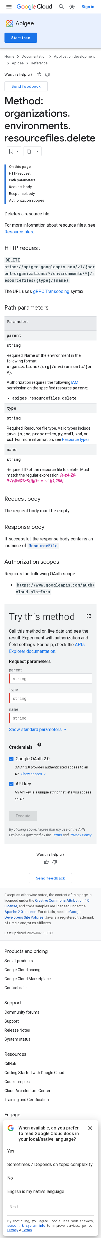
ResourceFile (43, 545)
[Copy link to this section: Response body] (50, 527)
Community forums (21, 1012)
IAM (74, 382)
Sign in (88, 6)
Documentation (34, 56)
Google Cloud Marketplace (27, 979)
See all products (18, 961)
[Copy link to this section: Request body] (46, 499)
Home (9, 56)
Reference (39, 63)
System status (17, 1039)
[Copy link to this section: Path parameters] (54, 308)
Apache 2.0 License (20, 912)
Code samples (17, 1081)
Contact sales (16, 988)
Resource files (18, 231)
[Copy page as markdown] (29, 151)
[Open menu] (9, 6)
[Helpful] (39, 74)
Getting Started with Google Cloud (34, 1072)
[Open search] (61, 6)
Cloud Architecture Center (27, 1090)
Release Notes (17, 1030)
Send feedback (26, 86)
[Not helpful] (47, 74)
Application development (74, 56)
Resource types (75, 439)
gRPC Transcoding (51, 291)
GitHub (10, 1063)
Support (11, 1021)
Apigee (25, 23)
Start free (20, 37)
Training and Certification (26, 1099)
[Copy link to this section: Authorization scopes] (64, 562)
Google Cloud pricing (22, 970)
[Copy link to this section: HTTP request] (45, 248)
